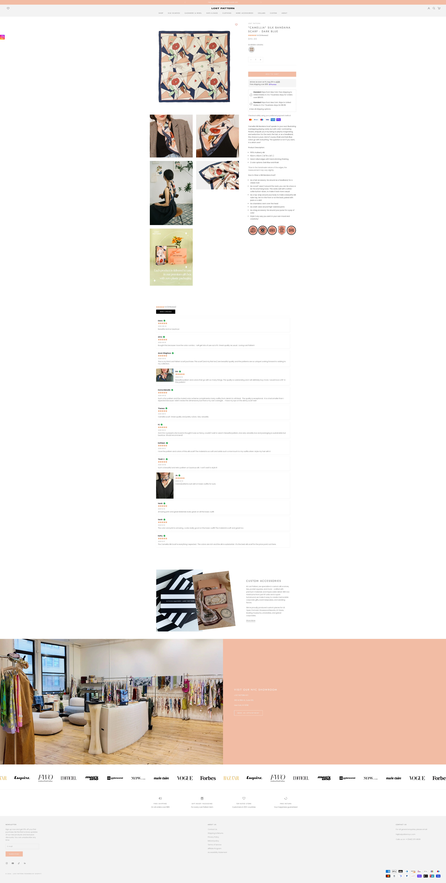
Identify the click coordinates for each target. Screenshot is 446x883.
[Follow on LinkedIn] (25, 863)
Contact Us (212, 829)
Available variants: (255, 45)
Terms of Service (214, 845)
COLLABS (261, 13)
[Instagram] (2, 37)
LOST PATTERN (254, 23)
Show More (250, 620)
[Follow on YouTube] (13, 863)
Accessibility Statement (217, 852)
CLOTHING (227, 13)
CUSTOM (273, 13)
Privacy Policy (213, 837)
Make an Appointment (248, 713)
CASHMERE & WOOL (193, 13)
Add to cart (272, 74)
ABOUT (284, 13)
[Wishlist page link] (8, 8)
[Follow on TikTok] (19, 863)
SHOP (161, 13)
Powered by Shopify (33, 874)
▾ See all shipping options (260, 109)
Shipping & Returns (215, 833)
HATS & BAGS (212, 13)
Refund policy (213, 841)
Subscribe (14, 854)
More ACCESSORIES (244, 13)
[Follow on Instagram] (7, 863)
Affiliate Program (214, 848)
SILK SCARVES (174, 13)
